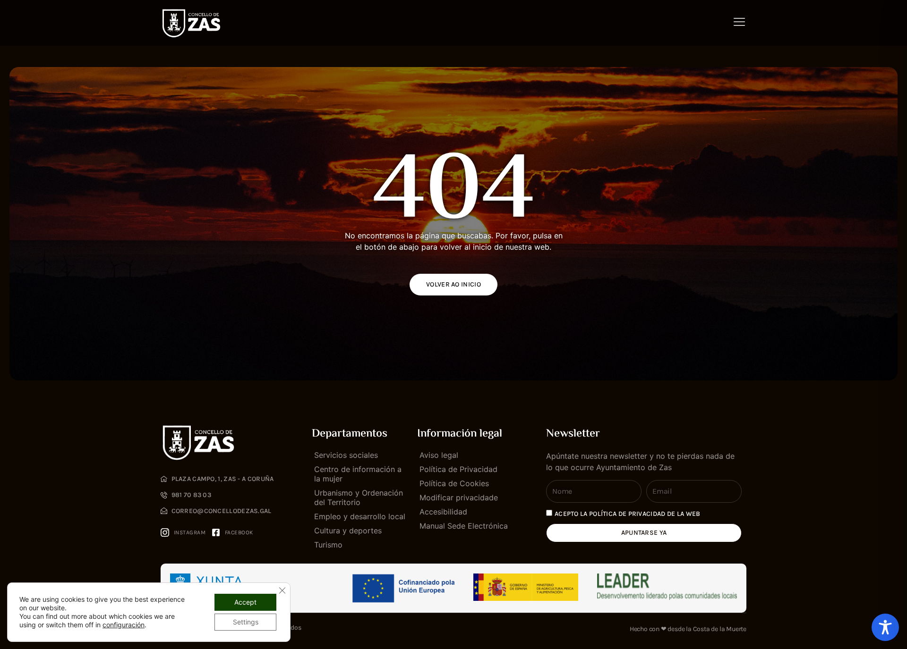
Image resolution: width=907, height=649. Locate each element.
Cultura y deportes (348, 530)
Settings (245, 622)
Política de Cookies (454, 483)
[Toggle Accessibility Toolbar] (885, 627)
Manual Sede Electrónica (463, 526)
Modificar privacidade (458, 497)
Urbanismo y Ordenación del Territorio (358, 497)
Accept (245, 602)
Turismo (328, 544)
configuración (124, 625)
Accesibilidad (443, 511)
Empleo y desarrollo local (359, 516)
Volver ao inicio (453, 284)
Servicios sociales (346, 455)
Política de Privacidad (458, 469)
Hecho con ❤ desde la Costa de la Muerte (688, 629)
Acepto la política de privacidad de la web (628, 514)
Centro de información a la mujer (358, 473)
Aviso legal (438, 455)
